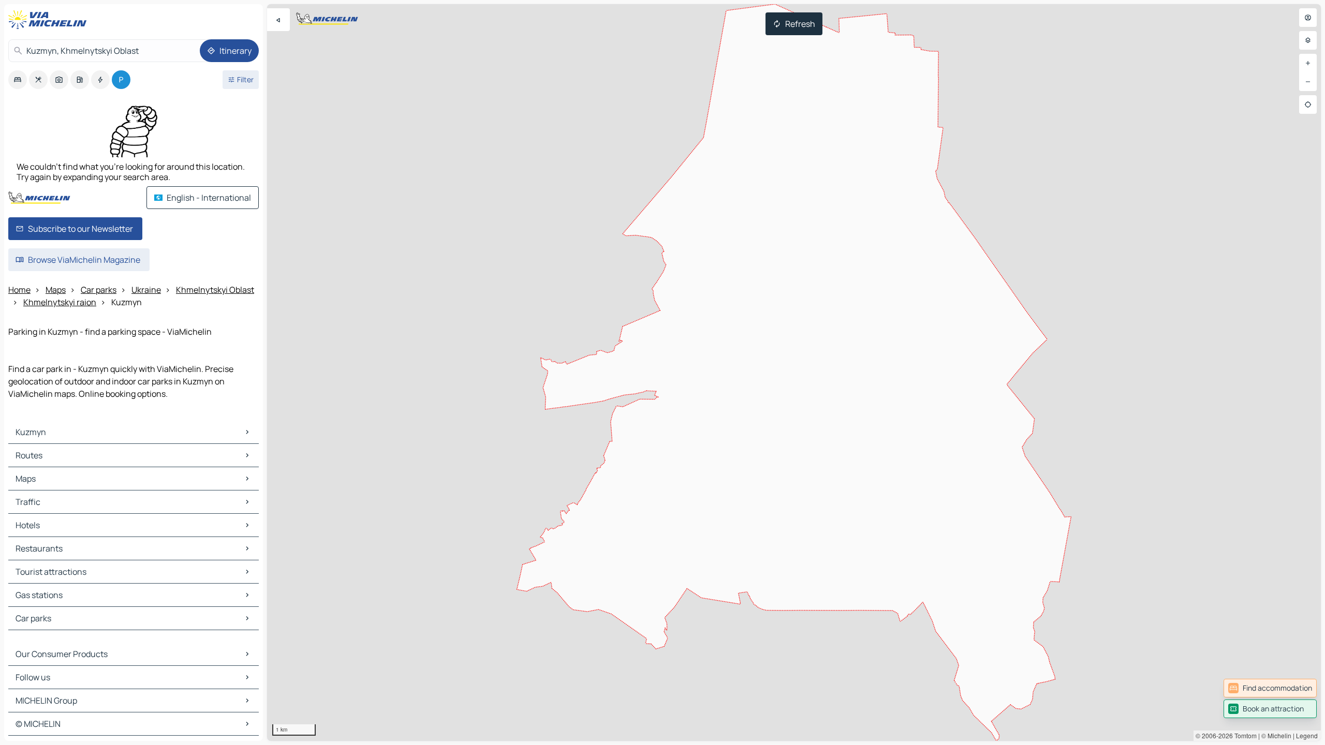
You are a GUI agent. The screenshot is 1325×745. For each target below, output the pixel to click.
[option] (17, 79)
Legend (1307, 735)
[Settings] (1308, 40)
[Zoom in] (1308, 63)
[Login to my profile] (1308, 17)
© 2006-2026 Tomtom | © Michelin (1243, 735)
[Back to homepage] (49, 19)
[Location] (1308, 104)
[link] (1270, 688)
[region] (794, 372)
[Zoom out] (1308, 81)
